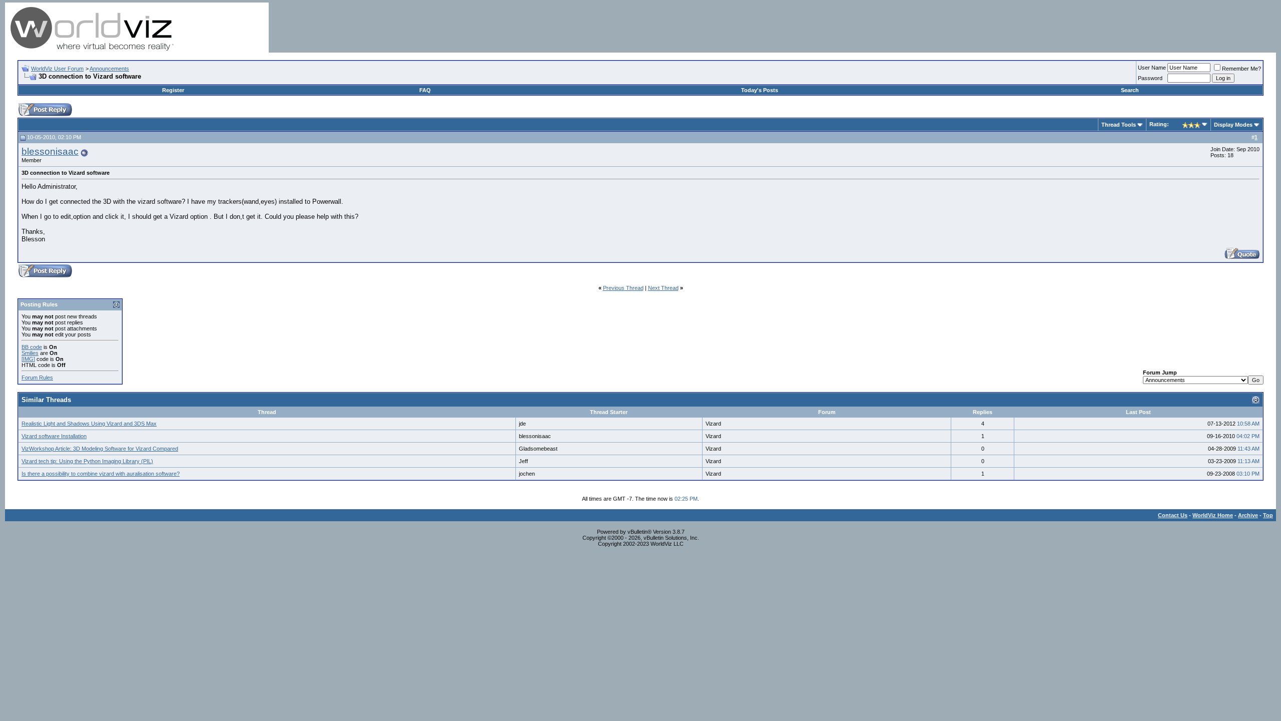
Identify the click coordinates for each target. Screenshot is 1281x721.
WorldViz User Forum (57, 69)
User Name (1152, 68)
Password (1150, 78)
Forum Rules (37, 378)
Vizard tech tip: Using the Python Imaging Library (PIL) (87, 461)
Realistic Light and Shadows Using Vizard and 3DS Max (89, 424)
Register (173, 90)
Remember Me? (1241, 69)
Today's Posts (759, 90)
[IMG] (28, 359)
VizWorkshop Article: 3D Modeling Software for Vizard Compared (100, 449)
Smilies (30, 353)
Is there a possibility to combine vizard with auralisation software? (101, 474)
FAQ (425, 90)
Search (1130, 90)
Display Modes (1233, 125)
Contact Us (1172, 515)
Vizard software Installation (54, 436)
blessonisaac (50, 151)
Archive (1248, 515)
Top (1268, 515)
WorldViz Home (1212, 515)
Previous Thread (623, 288)
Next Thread (663, 288)
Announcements (109, 69)
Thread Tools (1118, 125)
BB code (32, 347)
